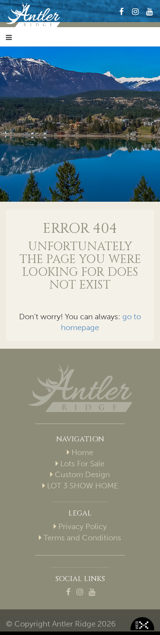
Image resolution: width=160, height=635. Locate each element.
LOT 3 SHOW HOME (82, 485)
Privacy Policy (82, 526)
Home (82, 452)
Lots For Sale (82, 463)
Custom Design (82, 474)
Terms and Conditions (82, 537)
